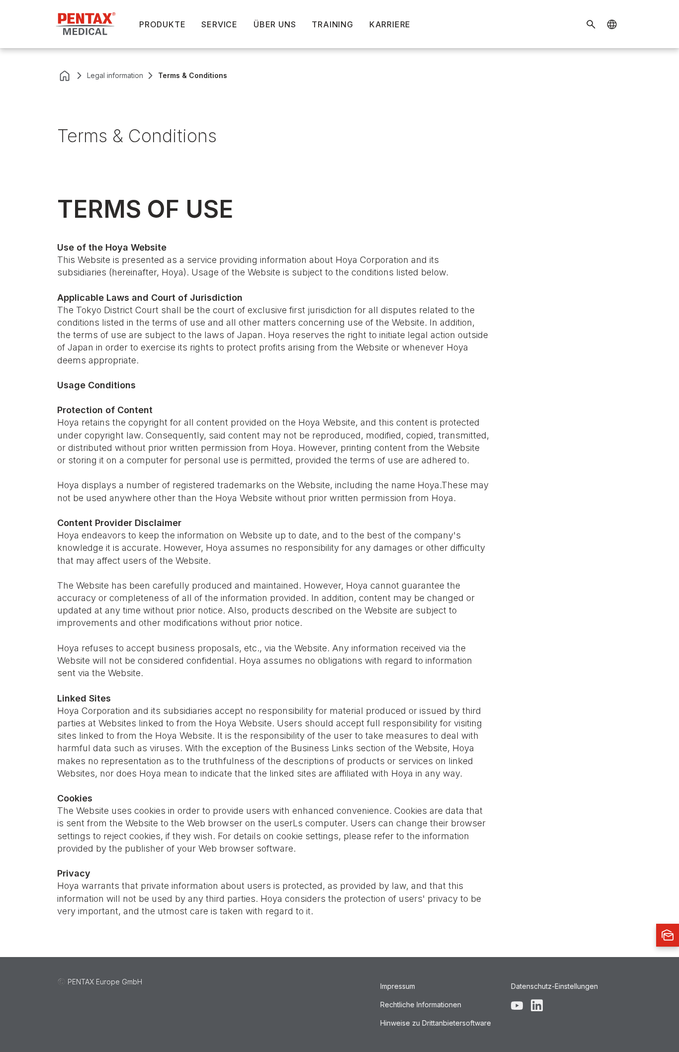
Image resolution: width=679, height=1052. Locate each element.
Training (332, 24)
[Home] (86, 24)
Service (219, 24)
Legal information (115, 75)
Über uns (275, 24)
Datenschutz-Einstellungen (554, 986)
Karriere (390, 24)
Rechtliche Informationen (420, 1004)
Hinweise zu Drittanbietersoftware (435, 1023)
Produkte (162, 24)
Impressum (397, 986)
